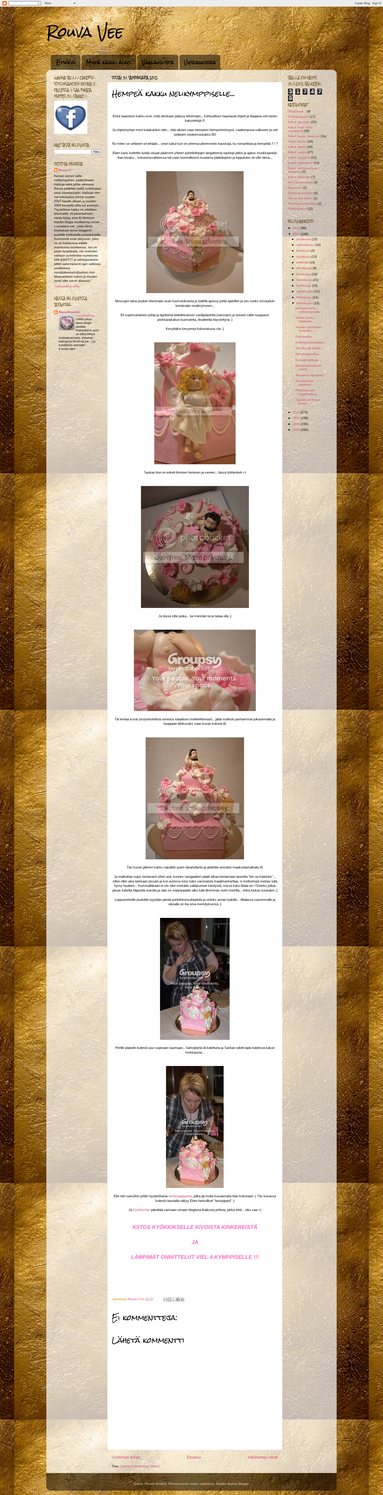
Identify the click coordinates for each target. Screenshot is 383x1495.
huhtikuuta (304, 285)
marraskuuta (305, 245)
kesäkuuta (304, 274)
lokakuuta (303, 250)
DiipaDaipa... (297, 111)
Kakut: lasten (297, 147)
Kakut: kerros (297, 141)
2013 (297, 228)
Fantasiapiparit (298, 116)
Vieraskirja (200, 62)
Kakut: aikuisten (299, 122)
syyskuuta (303, 256)
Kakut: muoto (297, 152)
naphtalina (206, 1483)
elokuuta (302, 262)
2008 (297, 429)
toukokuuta (304, 280)
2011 (296, 412)
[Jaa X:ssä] (174, 1299)
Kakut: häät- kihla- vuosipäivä (300, 129)
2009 (297, 424)
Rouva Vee (84, 31)
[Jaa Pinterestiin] (182, 1299)
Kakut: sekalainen (300, 163)
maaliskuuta (305, 291)
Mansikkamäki (69, 312)
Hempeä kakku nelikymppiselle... (309, 310)
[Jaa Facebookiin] (178, 1299)
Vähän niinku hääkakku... (305, 319)
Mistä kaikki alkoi (109, 62)
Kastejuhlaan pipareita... (304, 382)
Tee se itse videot (300, 198)
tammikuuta (305, 303)
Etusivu (66, 62)
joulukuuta (304, 239)
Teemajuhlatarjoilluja (302, 203)
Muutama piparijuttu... (310, 375)
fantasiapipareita (180, 1196)
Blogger (243, 1483)
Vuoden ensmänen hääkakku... (308, 328)
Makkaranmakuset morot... (308, 367)
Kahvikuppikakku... (308, 354)
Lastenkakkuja (85, 315)
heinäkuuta (304, 268)
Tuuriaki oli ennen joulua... (307, 401)
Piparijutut (295, 187)
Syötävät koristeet (300, 193)
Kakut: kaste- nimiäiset (304, 136)
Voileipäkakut (297, 208)
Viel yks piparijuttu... (309, 348)
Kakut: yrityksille (299, 177)
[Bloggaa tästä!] (169, 1299)
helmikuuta (304, 297)
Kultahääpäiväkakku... (310, 342)
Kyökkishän (141, 1210)
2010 (297, 418)
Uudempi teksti (126, 1457)
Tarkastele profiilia (67, 286)
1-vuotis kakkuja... (308, 360)
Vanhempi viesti (263, 1457)
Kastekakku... (304, 336)
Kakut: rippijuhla (299, 157)
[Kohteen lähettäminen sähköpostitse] (165, 1299)
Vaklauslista (158, 62)
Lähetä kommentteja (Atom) (139, 1466)
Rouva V (65, 170)
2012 (297, 234)
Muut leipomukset (300, 182)
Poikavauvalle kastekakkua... (307, 392)
